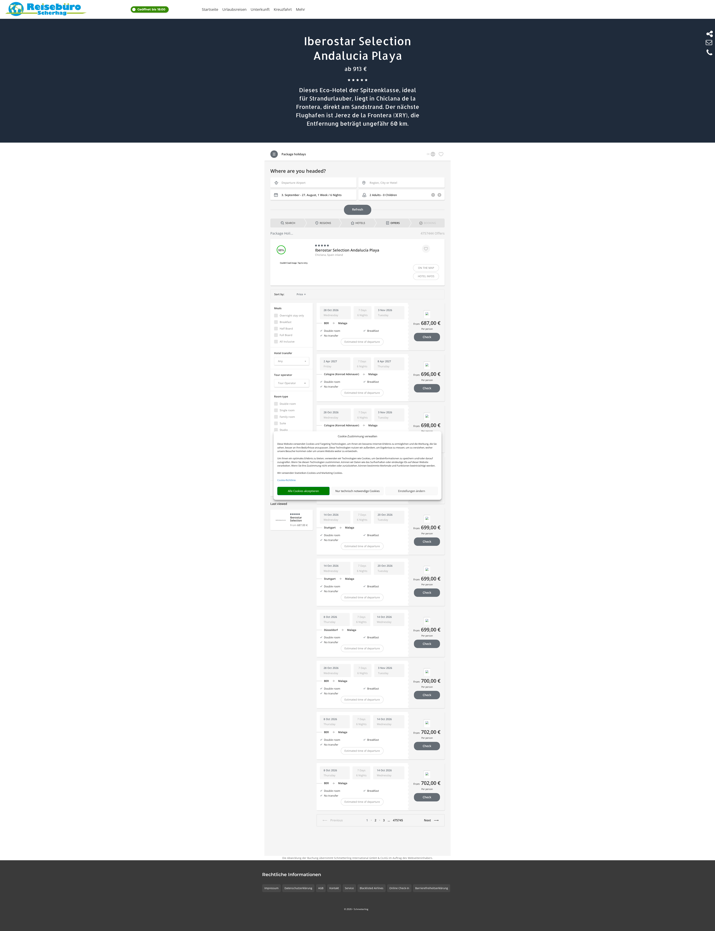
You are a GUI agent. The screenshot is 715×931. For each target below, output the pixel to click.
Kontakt (334, 888)
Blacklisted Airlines (371, 888)
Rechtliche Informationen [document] (291, 874)
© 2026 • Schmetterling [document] (356, 909)
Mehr (300, 10)
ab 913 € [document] (355, 68)
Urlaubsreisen (234, 10)
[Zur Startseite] (46, 9)
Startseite (210, 10)
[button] (163, 9)
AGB (320, 888)
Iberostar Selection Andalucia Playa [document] (357, 48)
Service (349, 888)
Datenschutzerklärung (298, 888)
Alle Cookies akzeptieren (303, 491)
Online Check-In (399, 888)
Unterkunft (260, 10)
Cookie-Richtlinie (286, 480)
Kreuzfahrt (283, 10)
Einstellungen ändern (411, 491)
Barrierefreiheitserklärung (431, 888)
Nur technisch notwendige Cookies (357, 491)
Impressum (271, 888)
